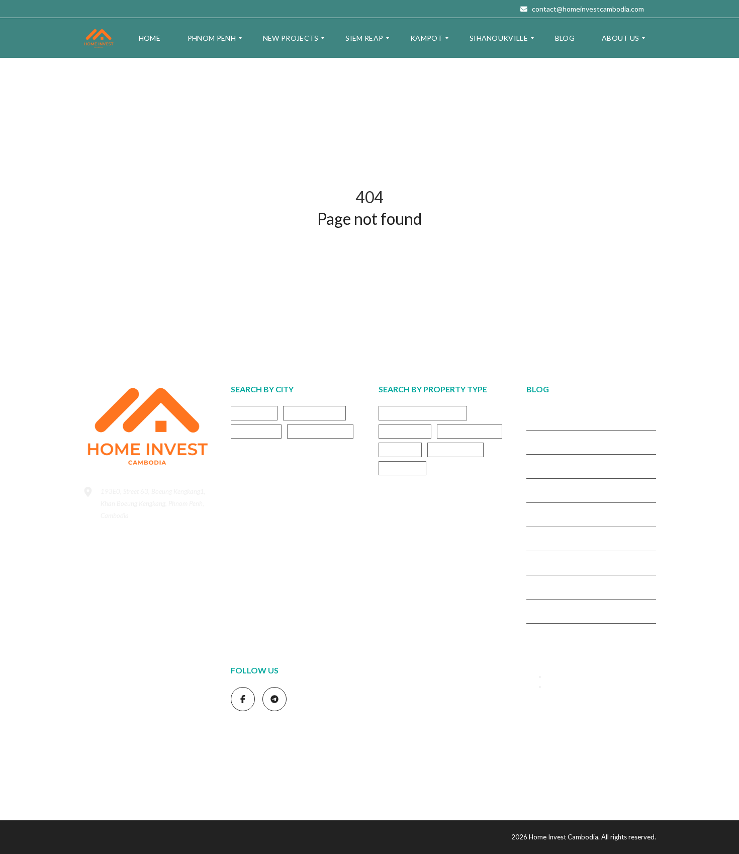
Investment (116, 712)
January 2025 (546, 538)
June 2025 (542, 442)
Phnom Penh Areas (110, 726)
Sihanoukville (320, 431)
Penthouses (455, 449)
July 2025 (541, 417)
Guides (151, 676)
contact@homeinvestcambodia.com (587, 9)
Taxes (201, 775)
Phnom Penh (314, 412)
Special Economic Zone (120, 775)
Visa (88, 785)
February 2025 (548, 514)
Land (162, 714)
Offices (400, 449)
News (187, 712)
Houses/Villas (469, 431)
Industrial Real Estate (127, 694)
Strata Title (175, 775)
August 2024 (545, 611)
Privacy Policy (566, 676)
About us (559, 686)
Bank (90, 679)
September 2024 (551, 586)
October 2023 (547, 635)
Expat (113, 678)
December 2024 (550, 562)
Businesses (405, 431)
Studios (402, 468)
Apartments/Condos (422, 412)
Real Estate (117, 741)
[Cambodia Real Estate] (99, 38)
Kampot (254, 412)
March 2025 (544, 490)
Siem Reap (256, 431)
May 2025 (541, 466)
